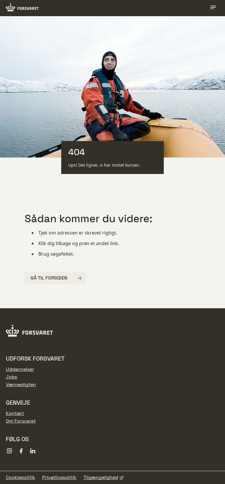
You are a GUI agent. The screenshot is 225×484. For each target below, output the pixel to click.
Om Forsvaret (21, 421)
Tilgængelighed (100, 477)
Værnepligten (21, 384)
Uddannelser (20, 369)
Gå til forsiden (48, 278)
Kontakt (15, 413)
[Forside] (22, 8)
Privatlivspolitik (59, 477)
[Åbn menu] (213, 8)
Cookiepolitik (20, 477)
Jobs (11, 377)
